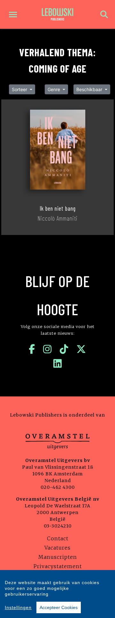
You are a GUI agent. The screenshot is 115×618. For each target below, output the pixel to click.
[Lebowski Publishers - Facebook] (32, 349)
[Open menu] (13, 14)
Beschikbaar (89, 89)
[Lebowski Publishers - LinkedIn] (58, 363)
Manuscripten (57, 557)
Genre (54, 89)
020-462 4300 (58, 487)
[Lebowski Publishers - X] (81, 349)
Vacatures (57, 547)
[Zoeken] (104, 14)
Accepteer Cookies (59, 607)
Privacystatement (58, 566)
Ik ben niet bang (58, 208)
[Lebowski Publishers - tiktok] (64, 349)
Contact (57, 538)
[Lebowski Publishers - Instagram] (47, 349)
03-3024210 (58, 526)
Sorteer (20, 89)
